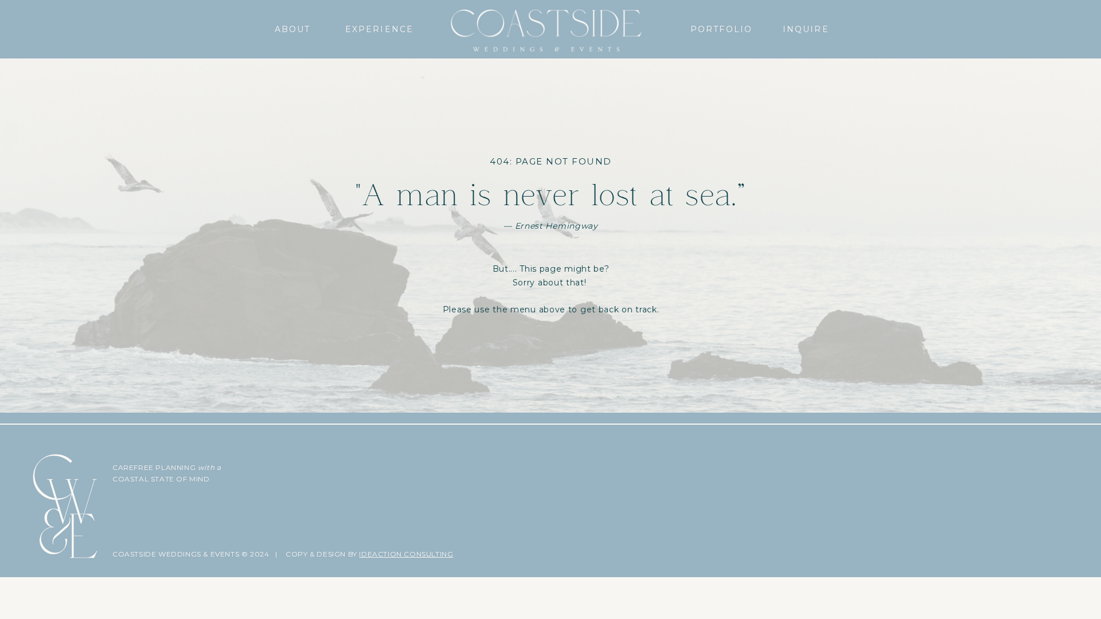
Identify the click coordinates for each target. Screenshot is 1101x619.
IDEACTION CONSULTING (406, 554)
